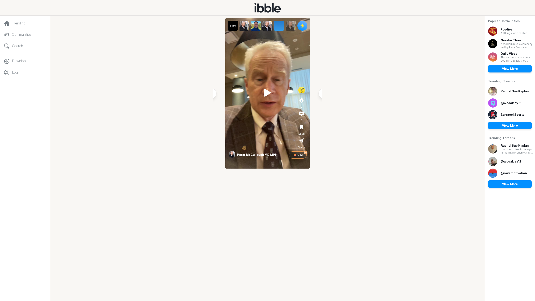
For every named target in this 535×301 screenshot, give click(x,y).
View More (510, 68)
